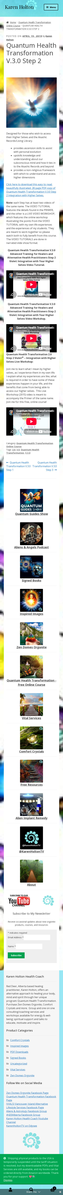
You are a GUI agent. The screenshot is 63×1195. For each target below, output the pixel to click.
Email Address (16, 937)
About (31, 885)
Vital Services (31, 718)
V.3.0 (27, 452)
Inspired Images (31, 614)
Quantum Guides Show (31, 514)
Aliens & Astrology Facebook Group (26, 1111)
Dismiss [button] (8, 1180)
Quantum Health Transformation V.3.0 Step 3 (44, 466)
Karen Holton (19, 7)
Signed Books (31, 580)
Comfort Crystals (31, 751)
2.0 (13, 449)
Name (12, 946)
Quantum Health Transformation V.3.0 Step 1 (18, 466)
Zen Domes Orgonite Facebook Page (27, 1093)
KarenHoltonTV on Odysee (21, 1125)
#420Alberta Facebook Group (23, 1115)
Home (13, 22)
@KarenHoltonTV (31, 851)
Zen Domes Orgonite (32, 647)
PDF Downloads (19, 1052)
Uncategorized (18, 1063)
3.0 (18, 449)
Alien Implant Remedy (31, 818)
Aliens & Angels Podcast (31, 547)
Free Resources (31, 785)
